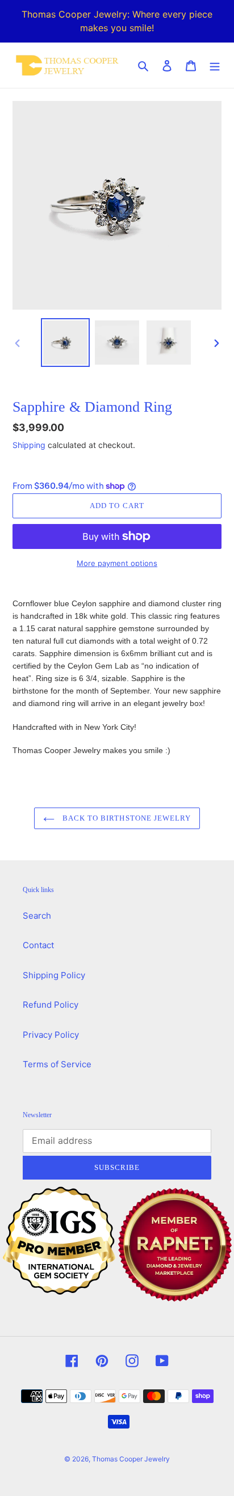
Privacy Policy (51, 1034)
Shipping (28, 445)
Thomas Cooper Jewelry (131, 1459)
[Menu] (215, 65)
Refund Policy (50, 1004)
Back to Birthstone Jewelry (125, 818)
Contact (38, 945)
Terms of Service (57, 1064)
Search (37, 915)
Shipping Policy (54, 975)
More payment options (117, 563)
